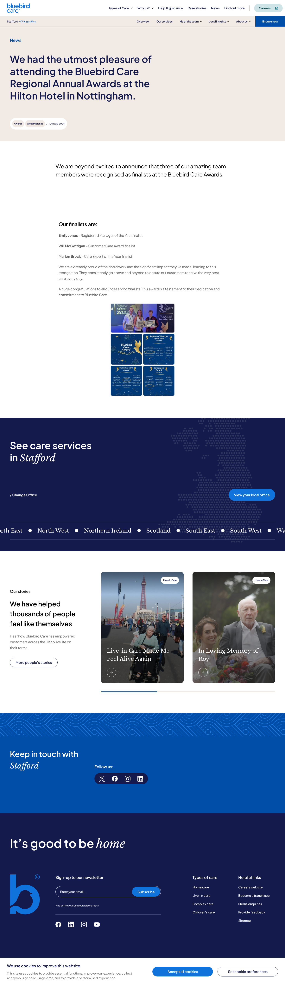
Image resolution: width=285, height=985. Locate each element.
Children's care (204, 912)
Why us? (143, 8)
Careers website (250, 887)
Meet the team (189, 21)
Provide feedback (251, 912)
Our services (164, 21)
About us (242, 21)
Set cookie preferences (248, 971)
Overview (143, 21)
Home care (201, 887)
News (215, 8)
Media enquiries (250, 904)
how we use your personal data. (82, 905)
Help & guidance (170, 8)
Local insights (217, 21)
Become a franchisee (254, 895)
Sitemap (244, 920)
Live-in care (201, 895)
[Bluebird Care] (18, 11)
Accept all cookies (183, 971)
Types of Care (119, 8)
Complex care (203, 904)
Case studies (196, 8)
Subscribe (146, 892)
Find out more (234, 8)
